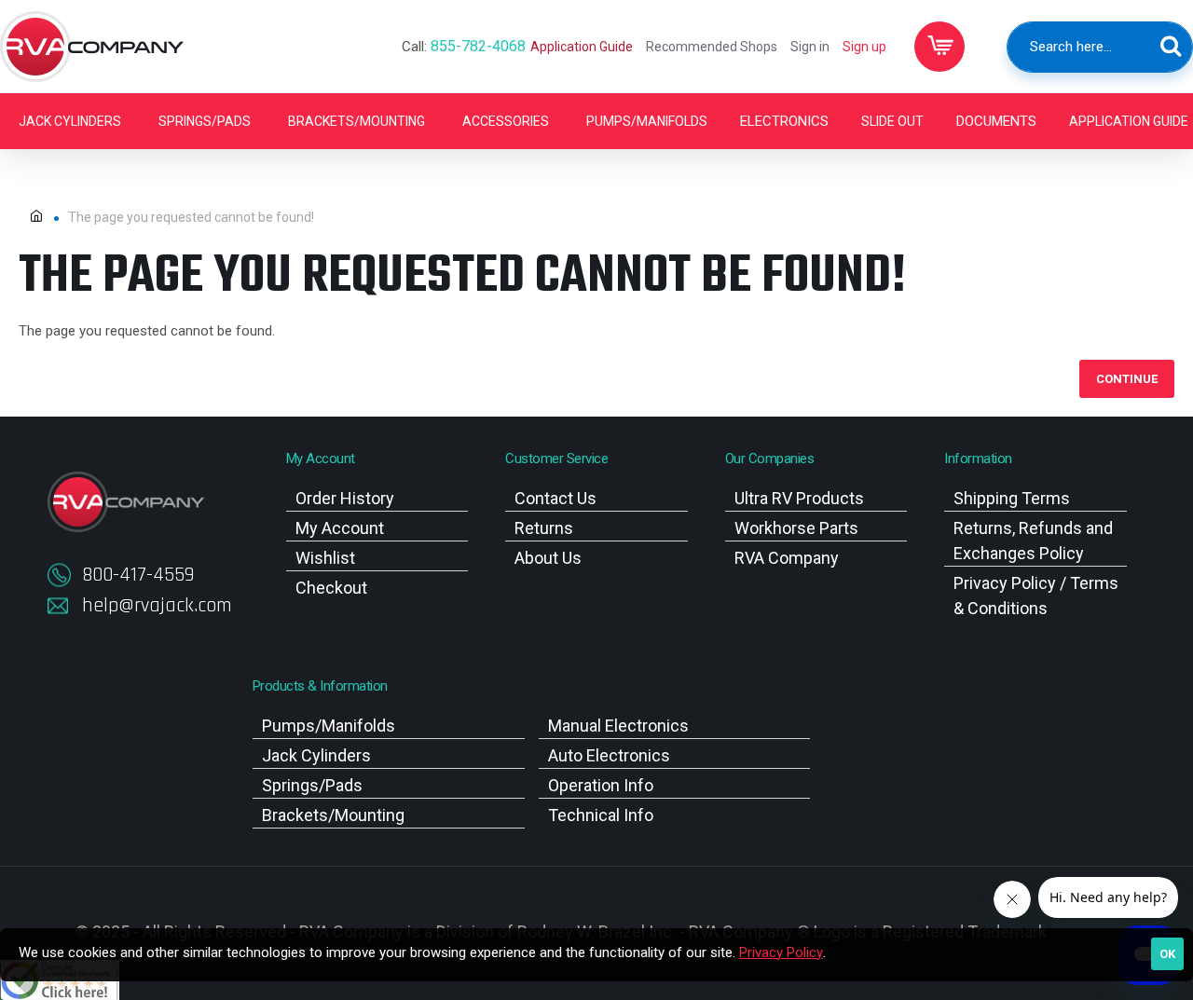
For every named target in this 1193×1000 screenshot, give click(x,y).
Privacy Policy (781, 952)
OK (1167, 954)
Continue (1127, 379)
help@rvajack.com (157, 606)
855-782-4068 (478, 46)
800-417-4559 (138, 575)
